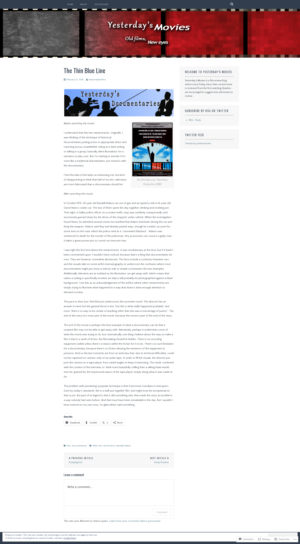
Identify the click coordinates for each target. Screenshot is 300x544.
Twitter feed (194, 135)
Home (70, 4)
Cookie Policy (69, 538)
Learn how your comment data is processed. (135, 521)
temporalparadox (97, 79)
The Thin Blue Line (84, 70)
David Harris (109, 445)
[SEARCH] (232, 4)
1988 (95, 445)
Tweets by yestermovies (198, 143)
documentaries (79, 445)
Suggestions (101, 4)
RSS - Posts (195, 120)
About (83, 4)
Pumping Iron (81, 460)
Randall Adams (124, 445)
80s (69, 445)
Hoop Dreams (159, 460)
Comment (162, 512)
